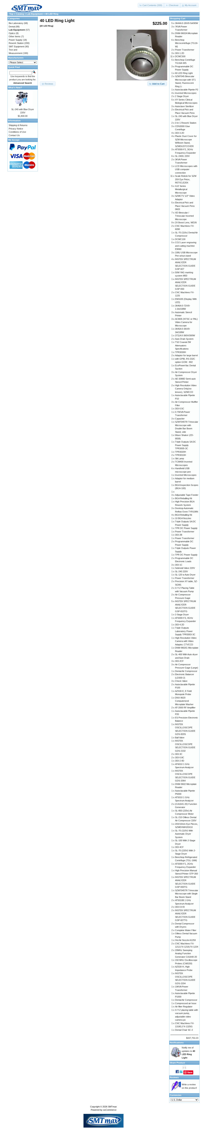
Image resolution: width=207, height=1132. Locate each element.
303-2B (178, 535)
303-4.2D (179, 624)
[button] (151, 5)
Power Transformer (184, 50)
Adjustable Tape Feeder (186, 495)
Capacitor (180, 418)
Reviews (174, 1077)
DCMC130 (180, 239)
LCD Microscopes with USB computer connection (186, 169)
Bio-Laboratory (16, 23)
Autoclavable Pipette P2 (186, 89)
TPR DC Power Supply (186, 528)
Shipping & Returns (18, 125)
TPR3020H (180, 452)
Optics (12, 33)
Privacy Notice (16, 128)
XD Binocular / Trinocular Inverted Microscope (184, 215)
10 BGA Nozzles (183, 518)
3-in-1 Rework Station (185, 123)
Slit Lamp (179, 458)
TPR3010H (180, 455)
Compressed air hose (185, 1003)
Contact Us (14, 135)
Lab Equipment (34, 14)
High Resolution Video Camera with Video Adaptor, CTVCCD (185, 641)
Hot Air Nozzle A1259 (185, 940)
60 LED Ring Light (184, 73)
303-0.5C (179, 408)
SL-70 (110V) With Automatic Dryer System (184, 833)
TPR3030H (180, 352)
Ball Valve (179, 737)
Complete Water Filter (185, 930)
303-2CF (179, 661)
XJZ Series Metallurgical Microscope (181, 189)
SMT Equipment (16, 46)
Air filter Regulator (183, 1006)
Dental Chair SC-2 (184, 1030)
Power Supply (15, 40)
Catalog (20, 14)
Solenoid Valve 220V (185, 568)
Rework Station (16, 43)
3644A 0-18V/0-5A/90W (186, 23)
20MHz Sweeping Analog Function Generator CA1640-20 (186, 953)
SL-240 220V (181, 571)
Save (189, 1072)
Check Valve (181, 681)
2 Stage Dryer (182, 96)
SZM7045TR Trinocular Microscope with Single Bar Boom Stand (186, 893)
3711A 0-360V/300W (185, 335)
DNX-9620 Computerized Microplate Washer (184, 701)
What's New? (15, 87)
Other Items (14, 36)
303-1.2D (179, 53)
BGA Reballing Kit (183, 498)
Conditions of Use (17, 132)
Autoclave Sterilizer (184, 106)
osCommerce (109, 1110)
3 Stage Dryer (182, 614)
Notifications (177, 1042)
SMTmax (112, 1106)
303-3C (178, 754)
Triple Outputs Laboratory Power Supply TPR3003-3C (185, 631)
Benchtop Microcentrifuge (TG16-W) (186, 43)
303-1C (178, 565)
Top (11, 14)
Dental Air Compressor (186, 671)
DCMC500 (180, 56)
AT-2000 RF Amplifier (185, 707)
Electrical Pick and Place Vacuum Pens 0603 (185, 205)
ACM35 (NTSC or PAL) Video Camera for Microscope (186, 322)
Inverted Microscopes (185, 93)
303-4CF (179, 847)
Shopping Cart (177, 18)
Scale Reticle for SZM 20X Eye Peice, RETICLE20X (185, 179)
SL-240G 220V (182, 156)
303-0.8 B (180, 907)
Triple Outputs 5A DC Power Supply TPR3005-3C (185, 445)
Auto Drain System (184, 339)
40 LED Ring (51, 14)
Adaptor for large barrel (186, 355)
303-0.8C (179, 757)
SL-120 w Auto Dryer (185, 574)
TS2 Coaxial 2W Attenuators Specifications (183, 345)
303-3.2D (179, 133)
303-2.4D (179, 760)
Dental (12, 26)
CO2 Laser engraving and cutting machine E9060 (185, 245)
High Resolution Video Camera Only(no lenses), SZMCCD (185, 388)
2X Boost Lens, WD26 (186, 222)
